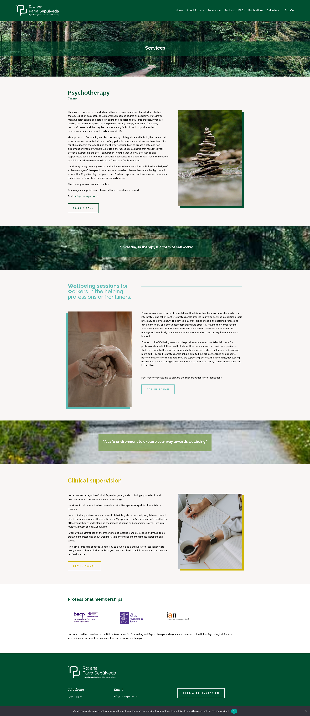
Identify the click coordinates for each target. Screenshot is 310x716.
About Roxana (195, 10)
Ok (234, 711)
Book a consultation (201, 693)
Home (179, 10)
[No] (306, 711)
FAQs (241, 10)
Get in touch (274, 10)
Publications (255, 10)
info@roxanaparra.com (87, 196)
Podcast (230, 10)
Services (212, 10)
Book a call (83, 208)
